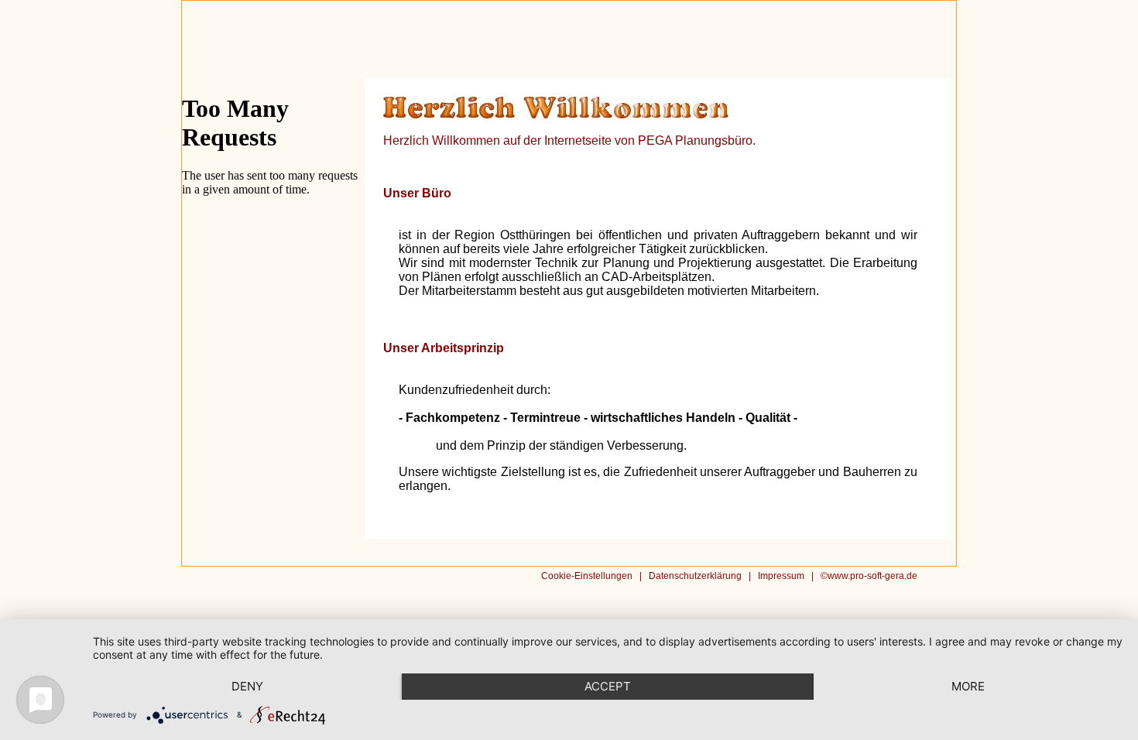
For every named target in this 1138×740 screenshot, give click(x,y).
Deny (247, 686)
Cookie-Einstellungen (586, 575)
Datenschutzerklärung (695, 575)
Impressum (781, 575)
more (968, 686)
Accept (607, 686)
